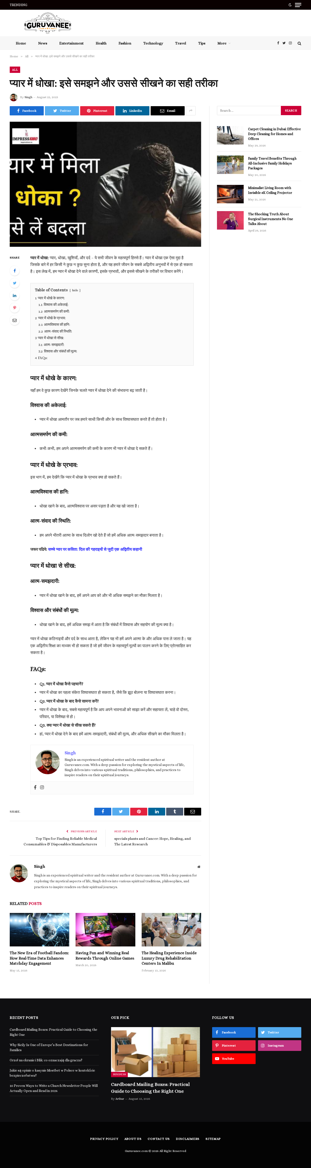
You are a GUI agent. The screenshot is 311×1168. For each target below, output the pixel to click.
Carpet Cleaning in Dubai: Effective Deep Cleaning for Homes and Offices (274, 134)
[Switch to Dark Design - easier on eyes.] (290, 5)
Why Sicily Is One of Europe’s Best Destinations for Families (81, 5)
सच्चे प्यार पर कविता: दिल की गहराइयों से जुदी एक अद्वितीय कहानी (95, 549)
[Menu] (298, 5)
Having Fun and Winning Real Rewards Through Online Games (105, 956)
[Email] (14, 320)
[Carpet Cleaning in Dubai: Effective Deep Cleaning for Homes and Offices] (230, 135)
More (221, 43)
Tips (201, 43)
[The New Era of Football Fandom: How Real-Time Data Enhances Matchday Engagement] (39, 929)
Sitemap (213, 1139)
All (15, 69)
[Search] (299, 43)
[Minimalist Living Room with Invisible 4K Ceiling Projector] (230, 194)
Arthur (119, 1098)
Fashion (125, 43)
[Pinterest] (14, 308)
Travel (180, 43)
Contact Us (159, 1139)
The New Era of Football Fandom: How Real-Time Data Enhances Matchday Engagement (39, 958)
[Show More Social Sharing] (191, 110)
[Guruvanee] (47, 23)
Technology (153, 43)
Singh (28, 97)
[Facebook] (14, 270)
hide (75, 290)
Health (101, 43)
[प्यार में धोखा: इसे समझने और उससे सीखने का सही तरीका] (105, 184)
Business (119, 1074)
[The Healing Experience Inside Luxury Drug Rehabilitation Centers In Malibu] (171, 929)
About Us (133, 1139)
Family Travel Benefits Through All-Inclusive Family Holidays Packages (272, 163)
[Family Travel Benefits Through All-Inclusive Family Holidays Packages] (230, 164)
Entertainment (71, 43)
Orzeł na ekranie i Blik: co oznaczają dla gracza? (46, 1060)
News (42, 43)
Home (21, 43)
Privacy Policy (104, 1139)
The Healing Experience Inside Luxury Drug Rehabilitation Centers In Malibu (169, 958)
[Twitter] (14, 283)
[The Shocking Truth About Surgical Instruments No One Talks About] (230, 220)
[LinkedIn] (14, 295)
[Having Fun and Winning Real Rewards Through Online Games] (105, 929)
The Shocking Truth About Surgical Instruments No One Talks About (270, 219)
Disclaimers (187, 1139)
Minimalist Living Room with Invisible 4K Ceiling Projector (270, 190)
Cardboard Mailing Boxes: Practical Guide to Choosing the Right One (150, 1088)
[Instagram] (42, 787)
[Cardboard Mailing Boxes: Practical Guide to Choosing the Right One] (155, 1052)
